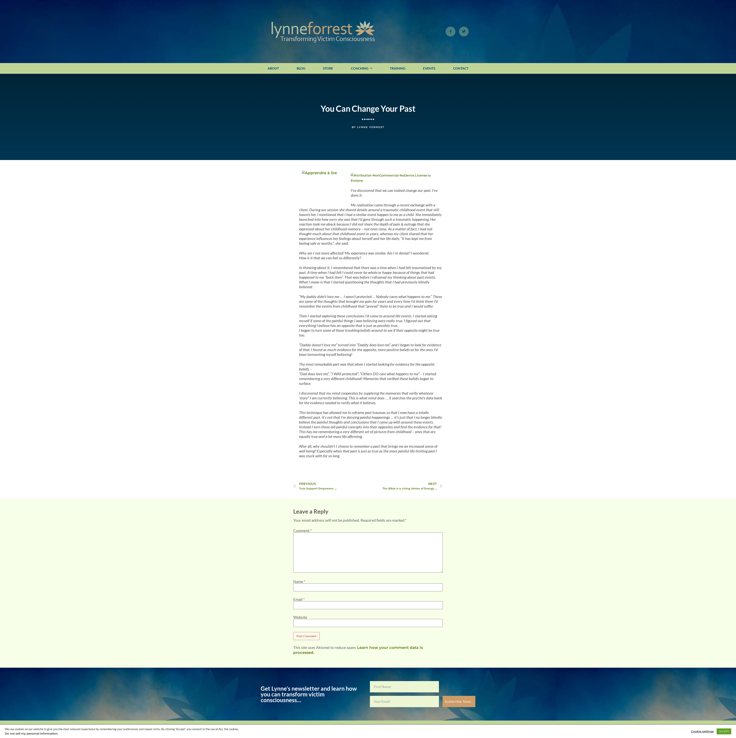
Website (300, 617)
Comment (302, 530)
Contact (460, 68)
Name (299, 581)
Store (328, 68)
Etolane (357, 180)
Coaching (359, 68)
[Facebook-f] (450, 31)
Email (299, 599)
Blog (301, 68)
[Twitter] (464, 31)
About (273, 68)
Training (397, 68)
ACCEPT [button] (724, 731)
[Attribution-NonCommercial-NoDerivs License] (389, 175)
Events (429, 68)
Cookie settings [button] (702, 731)
